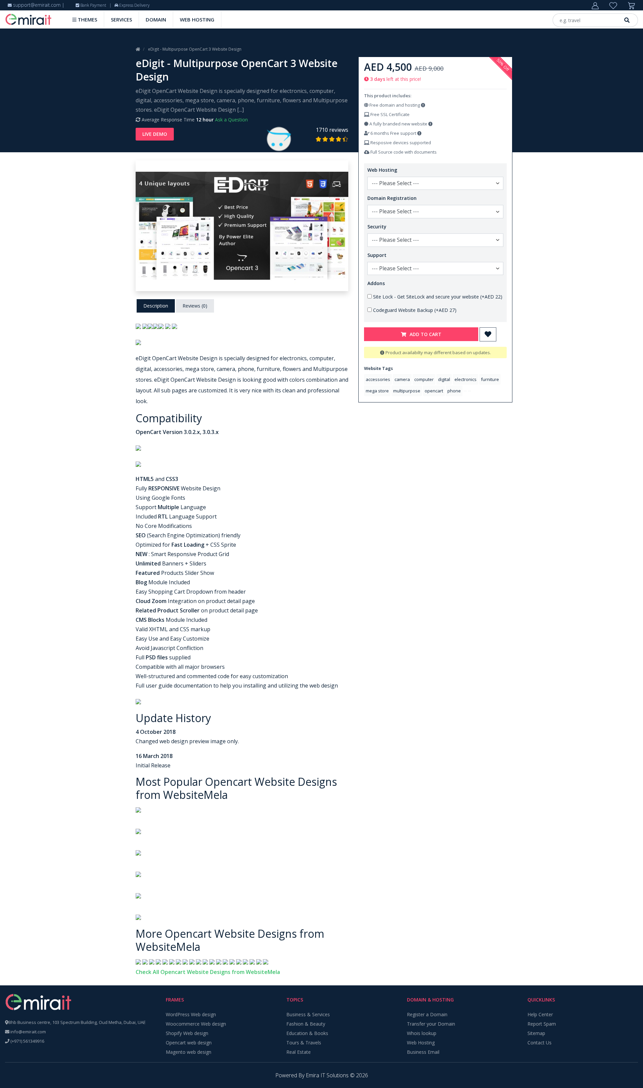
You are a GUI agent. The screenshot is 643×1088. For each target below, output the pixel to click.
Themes (86, 19)
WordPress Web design (191, 1014)
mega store (377, 391)
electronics (465, 379)
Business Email (423, 1052)
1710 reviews (332, 129)
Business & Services (308, 1014)
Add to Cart (425, 334)
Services (121, 19)
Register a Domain (427, 1014)
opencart (434, 391)
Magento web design (188, 1052)
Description (155, 306)
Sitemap (536, 1033)
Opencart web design (189, 1042)
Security (376, 226)
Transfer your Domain (431, 1024)
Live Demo (154, 134)
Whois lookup (421, 1033)
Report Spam (541, 1024)
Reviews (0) (195, 306)
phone (454, 391)
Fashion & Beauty (305, 1024)
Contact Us (539, 1042)
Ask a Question (231, 119)
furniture (490, 379)
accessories (378, 379)
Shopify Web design (187, 1033)
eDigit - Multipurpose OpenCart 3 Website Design (194, 49)
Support (376, 255)
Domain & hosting (430, 999)
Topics (294, 999)
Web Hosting (197, 19)
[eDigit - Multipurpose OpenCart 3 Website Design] (242, 225)
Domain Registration (392, 198)
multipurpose (406, 391)
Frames (175, 999)
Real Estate (298, 1052)
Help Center (540, 1014)
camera (402, 379)
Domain (156, 19)
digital (444, 379)
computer (424, 379)
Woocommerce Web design (196, 1024)
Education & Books (307, 1033)
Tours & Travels (303, 1042)
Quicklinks (541, 999)
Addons (376, 283)
